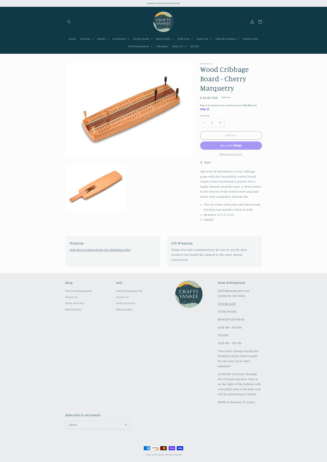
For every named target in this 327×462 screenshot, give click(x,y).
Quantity (204, 115)
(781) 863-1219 (227, 303)
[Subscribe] (125, 425)
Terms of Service (74, 303)
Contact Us (71, 297)
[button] (69, 22)
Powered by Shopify (173, 455)
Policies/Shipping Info (78, 290)
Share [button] (207, 162)
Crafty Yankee (157, 455)
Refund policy (73, 309)
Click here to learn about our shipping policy (100, 249)
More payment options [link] (231, 154)
